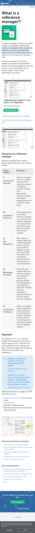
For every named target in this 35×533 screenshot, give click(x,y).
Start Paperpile (17, 502)
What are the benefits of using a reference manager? (16, 453)
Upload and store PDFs (12, 398)
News (5, 482)
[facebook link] (17, 517)
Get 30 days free (11, 110)
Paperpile (17, 339)
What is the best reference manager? (16, 116)
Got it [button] (25, 530)
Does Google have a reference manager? (16, 445)
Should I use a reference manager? (14, 459)
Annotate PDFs (9, 403)
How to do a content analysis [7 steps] (15, 476)
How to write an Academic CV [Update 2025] (17, 474)
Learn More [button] (9, 530)
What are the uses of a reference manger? (16, 456)
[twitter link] (14, 517)
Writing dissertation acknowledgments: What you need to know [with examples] (17, 470)
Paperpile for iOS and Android (13, 479)
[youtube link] (20, 517)
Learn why (32, 7)
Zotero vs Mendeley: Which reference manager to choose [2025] (18, 448)
